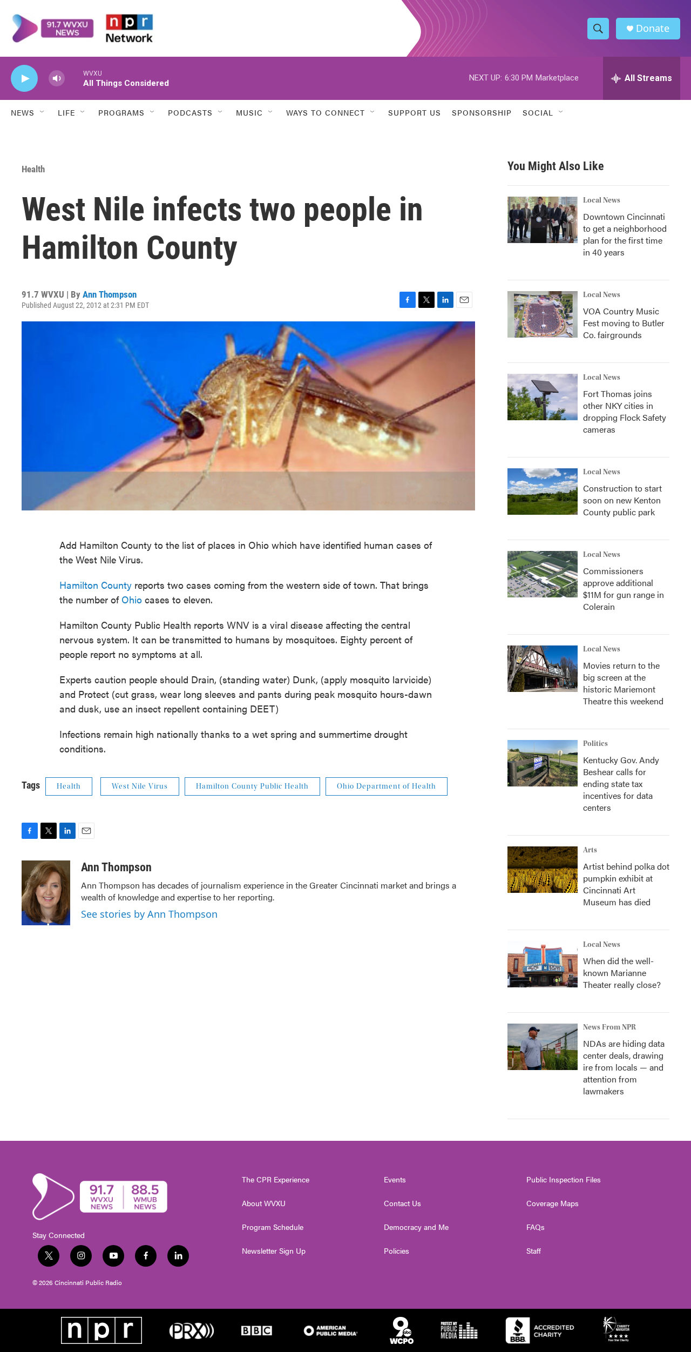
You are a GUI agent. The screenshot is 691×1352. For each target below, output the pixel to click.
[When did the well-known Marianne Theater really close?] (542, 964)
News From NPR (609, 1027)
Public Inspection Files (563, 1179)
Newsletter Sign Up (274, 1251)
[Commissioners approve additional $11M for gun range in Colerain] (542, 574)
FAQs (535, 1227)
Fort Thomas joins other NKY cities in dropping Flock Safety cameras (624, 411)
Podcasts (190, 112)
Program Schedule (272, 1227)
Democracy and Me (416, 1227)
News (23, 112)
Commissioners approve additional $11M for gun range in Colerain (623, 588)
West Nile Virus (140, 786)
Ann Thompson (110, 294)
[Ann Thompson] (46, 892)
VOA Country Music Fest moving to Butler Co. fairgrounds (624, 323)
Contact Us (402, 1203)
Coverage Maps (552, 1203)
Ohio (133, 599)
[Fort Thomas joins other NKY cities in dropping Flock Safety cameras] (542, 397)
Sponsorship (482, 112)
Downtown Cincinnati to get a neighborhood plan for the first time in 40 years (625, 234)
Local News (601, 200)
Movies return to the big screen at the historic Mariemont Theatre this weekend (623, 683)
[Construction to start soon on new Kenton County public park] (542, 491)
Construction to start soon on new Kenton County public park (622, 500)
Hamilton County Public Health (252, 786)
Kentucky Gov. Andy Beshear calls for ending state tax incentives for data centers (621, 783)
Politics (595, 743)
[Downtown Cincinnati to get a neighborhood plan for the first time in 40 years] (542, 220)
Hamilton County (96, 584)
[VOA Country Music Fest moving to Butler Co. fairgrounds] (542, 314)
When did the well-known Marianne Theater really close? (622, 972)
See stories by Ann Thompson (149, 913)
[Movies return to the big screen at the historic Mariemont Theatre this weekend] (542, 668)
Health (33, 169)
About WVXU (264, 1203)
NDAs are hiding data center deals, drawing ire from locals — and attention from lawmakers (624, 1067)
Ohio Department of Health (386, 786)
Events (395, 1179)
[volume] (57, 78)
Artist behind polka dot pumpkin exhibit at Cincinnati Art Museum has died (626, 884)
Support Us (414, 112)
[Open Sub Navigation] (42, 112)
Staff (533, 1251)
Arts (590, 850)
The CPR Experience (275, 1179)
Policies (396, 1251)
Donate (652, 28)
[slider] (74, 78)
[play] (24, 78)
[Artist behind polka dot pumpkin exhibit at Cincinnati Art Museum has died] (542, 869)
